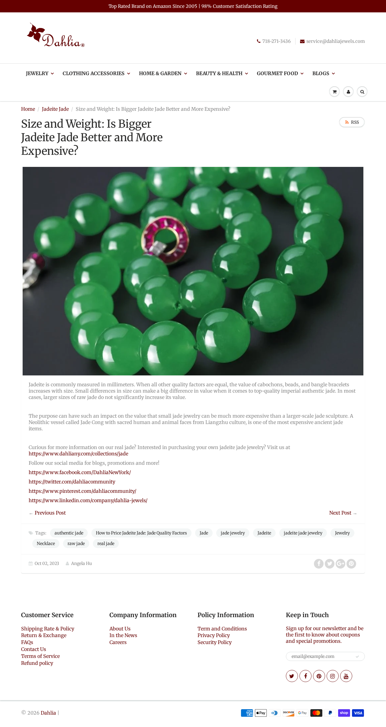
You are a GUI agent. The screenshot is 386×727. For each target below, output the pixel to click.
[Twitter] (292, 676)
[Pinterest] (319, 676)
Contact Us (33, 649)
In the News (123, 635)
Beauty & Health (219, 73)
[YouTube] (346, 676)
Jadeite (264, 533)
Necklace (46, 543)
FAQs (27, 642)
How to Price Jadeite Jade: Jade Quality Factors (141, 533)
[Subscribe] (357, 657)
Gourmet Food (277, 73)
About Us (120, 629)
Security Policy (215, 642)
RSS (355, 122)
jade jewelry (233, 533)
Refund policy (37, 663)
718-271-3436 (276, 41)
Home (28, 109)
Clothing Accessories (94, 73)
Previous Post (50, 513)
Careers (118, 642)
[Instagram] (333, 676)
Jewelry (37, 73)
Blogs (320, 73)
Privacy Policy (214, 635)
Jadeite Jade (55, 109)
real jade (105, 543)
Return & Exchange (43, 635)
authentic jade (69, 533)
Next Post (340, 513)
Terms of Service (40, 656)
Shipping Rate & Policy (47, 629)
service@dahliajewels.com (335, 41)
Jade (204, 533)
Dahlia (48, 713)
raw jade (76, 543)
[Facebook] (305, 676)
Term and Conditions (222, 629)
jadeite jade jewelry (303, 533)
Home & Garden (160, 73)
